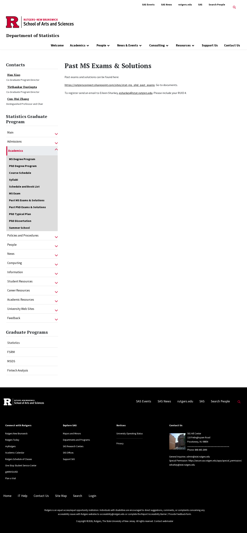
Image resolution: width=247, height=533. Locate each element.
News (10, 254)
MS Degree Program (22, 159)
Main (10, 132)
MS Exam (14, 193)
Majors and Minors (72, 433)
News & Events (127, 45)
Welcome (57, 45)
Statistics (13, 343)
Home (7, 496)
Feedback (13, 318)
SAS (200, 4)
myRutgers (10, 446)
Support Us (210, 45)
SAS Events (148, 4)
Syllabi (13, 179)
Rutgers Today (12, 439)
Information (15, 272)
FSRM (11, 352)
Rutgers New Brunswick (16, 433)
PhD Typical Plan (20, 214)
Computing (14, 263)
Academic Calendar (14, 452)
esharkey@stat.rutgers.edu (135, 93)
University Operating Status (129, 433)
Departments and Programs (76, 439)
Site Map (61, 496)
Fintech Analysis (17, 370)
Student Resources (20, 281)
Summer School (19, 227)
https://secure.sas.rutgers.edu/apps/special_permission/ (215, 460)
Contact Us (232, 45)
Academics (77, 45)
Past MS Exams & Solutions (26, 200)
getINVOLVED (11, 471)
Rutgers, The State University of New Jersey (114, 521)
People (101, 45)
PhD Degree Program (23, 166)
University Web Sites (20, 309)
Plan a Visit (10, 478)
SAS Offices (68, 452)
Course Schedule (20, 173)
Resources (183, 45)
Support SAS (69, 459)
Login (92, 496)
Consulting (157, 45)
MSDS (11, 361)
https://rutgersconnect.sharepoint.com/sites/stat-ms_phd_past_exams (110, 85)
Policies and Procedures (23, 235)
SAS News (166, 4)
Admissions (14, 141)
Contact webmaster (163, 521)
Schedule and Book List (24, 186)
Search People (217, 4)
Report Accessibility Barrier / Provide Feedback (163, 514)
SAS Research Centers (73, 446)
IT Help (22, 496)
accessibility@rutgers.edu (112, 514)
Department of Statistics (32, 35)
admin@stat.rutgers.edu (198, 456)
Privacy (120, 443)
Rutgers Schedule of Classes (18, 459)
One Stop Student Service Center (20, 465)
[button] (56, 132)
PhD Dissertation (20, 221)
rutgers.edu (185, 4)
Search (77, 496)
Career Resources (18, 290)
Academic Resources (20, 300)
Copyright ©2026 (84, 521)
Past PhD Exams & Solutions (27, 207)
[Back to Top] (239, 524)
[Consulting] (167, 45)
